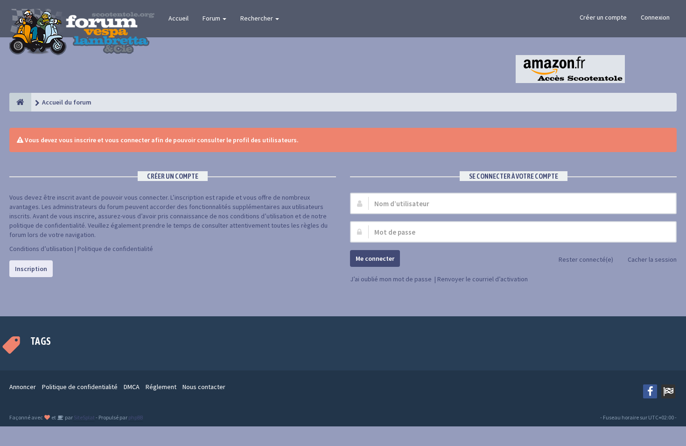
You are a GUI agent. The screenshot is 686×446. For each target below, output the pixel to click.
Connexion (655, 17)
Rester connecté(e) (586, 259)
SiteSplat (84, 417)
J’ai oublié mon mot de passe (391, 279)
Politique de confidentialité (115, 248)
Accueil (178, 18)
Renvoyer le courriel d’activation (482, 279)
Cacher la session (652, 259)
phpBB (135, 417)
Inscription (31, 269)
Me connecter (375, 258)
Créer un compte (603, 17)
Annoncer (22, 387)
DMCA (132, 387)
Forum (212, 18)
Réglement (161, 387)
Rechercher (257, 18)
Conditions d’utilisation (41, 248)
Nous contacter (203, 387)
